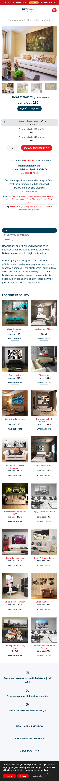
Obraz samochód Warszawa (44, 420)
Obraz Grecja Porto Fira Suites (44, 647)
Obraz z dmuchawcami (15, 602)
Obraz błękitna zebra (44, 465)
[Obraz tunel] (44, 359)
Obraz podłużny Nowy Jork (15, 647)
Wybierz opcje (15, 339)
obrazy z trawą (34, 210)
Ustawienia (37, 776)
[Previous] (6, 53)
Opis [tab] (6, 230)
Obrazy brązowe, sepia (36, 196)
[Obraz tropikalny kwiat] (15, 403)
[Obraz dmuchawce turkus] (15, 313)
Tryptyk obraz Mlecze (44, 329)
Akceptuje (9, 776)
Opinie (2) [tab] (8, 239)
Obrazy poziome (42, 20)
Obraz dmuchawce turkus (15, 330)
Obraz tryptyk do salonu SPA (15, 513)
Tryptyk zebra (15, 375)
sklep (28, 20)
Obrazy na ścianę (39, 199)
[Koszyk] (54, 10)
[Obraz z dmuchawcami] (15, 586)
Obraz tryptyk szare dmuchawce (15, 466)
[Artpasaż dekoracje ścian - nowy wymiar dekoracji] (29, 10)
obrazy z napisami (37, 207)
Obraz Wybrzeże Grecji (43, 558)
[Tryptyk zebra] (15, 359)
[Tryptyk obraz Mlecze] (44, 313)
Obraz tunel (44, 375)
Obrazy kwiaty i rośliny (21, 199)
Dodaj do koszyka (36, 148)
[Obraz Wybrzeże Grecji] (44, 542)
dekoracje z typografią (19, 207)
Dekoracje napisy (19, 196)
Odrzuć (23, 776)
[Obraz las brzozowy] (15, 542)
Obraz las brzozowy (15, 558)
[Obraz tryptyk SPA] (44, 586)
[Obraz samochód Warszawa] (44, 403)
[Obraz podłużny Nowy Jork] (15, 630)
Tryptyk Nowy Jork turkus (44, 512)
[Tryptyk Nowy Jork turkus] (44, 496)
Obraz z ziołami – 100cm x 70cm (32, 129)
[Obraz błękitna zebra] (44, 449)
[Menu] (4, 10)
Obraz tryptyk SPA (44, 602)
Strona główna (15, 20)
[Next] (52, 53)
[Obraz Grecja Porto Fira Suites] (44, 630)
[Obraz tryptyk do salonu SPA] (15, 496)
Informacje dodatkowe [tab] (16, 235)
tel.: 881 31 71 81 (29, 173)
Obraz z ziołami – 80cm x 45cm (32, 121)
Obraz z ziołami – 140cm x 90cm (32, 137)
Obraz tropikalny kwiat (15, 419)
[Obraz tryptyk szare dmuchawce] (15, 449)
